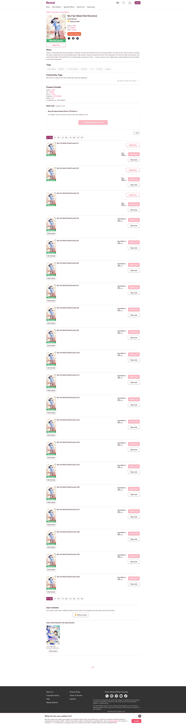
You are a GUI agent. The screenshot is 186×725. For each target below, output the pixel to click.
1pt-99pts (99, 69)
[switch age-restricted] (117, 3)
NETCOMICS (57, 96)
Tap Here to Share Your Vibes (126, 81)
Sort (136, 133)
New (48, 7)
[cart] (130, 2)
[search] (123, 2)
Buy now (134, 160)
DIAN (74, 25)
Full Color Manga (72, 69)
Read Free (81, 7)
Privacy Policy (75, 692)
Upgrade (108, 69)
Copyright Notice (52, 695)
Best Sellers (56, 7)
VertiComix (84, 69)
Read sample (51, 233)
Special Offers (69, 7)
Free (92, 69)
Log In (138, 3)
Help (48, 699)
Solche (74, 30)
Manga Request (52, 702)
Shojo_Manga (52, 69)
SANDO (72, 28)
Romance (61, 69)
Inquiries (73, 699)
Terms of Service (76, 695)
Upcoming (91, 7)
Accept (136, 721)
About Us (49, 692)
